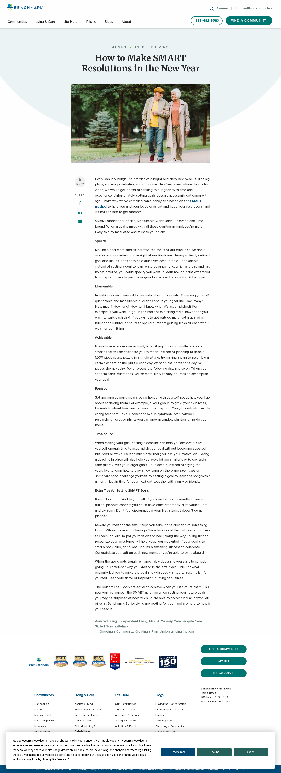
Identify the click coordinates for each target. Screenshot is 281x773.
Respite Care (83, 720)
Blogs (109, 22)
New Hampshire (44, 720)
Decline (214, 751)
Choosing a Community (169, 726)
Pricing (91, 22)
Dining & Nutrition (125, 720)
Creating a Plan (164, 720)
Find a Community (223, 649)
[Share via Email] (80, 221)
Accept (251, 751)
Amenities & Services (128, 715)
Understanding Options (169, 709)
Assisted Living (84, 704)
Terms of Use (125, 769)
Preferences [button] (60, 759)
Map (228, 701)
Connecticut (41, 704)
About (126, 22)
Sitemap (213, 769)
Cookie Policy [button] (102, 754)
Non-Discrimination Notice (186, 769)
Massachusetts (43, 715)
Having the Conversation (170, 704)
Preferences (178, 751)
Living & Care (45, 22)
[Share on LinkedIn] (80, 212)
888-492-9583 (207, 20)
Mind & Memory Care (88, 709)
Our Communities (125, 704)
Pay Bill (224, 661)
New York (40, 726)
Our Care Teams (125, 709)
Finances (160, 715)
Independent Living (86, 715)
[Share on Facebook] (80, 203)
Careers (223, 8)
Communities (17, 22)
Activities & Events (126, 726)
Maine (38, 709)
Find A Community (249, 20)
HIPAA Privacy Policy (151, 769)
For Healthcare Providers (253, 8)
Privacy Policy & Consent (95, 769)
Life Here (71, 22)
